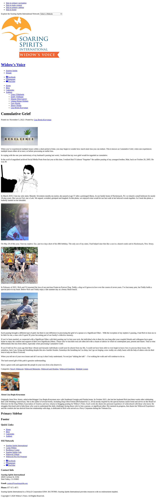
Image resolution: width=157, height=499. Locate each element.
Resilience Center (13, 450)
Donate (9, 73)
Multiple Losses (82, 369)
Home (8, 429)
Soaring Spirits (11, 71)
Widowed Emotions (67, 369)
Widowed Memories (32, 369)
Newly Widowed (16, 369)
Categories (10, 434)
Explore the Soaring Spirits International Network (20, 14)
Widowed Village (12, 454)
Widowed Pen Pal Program (16, 457)
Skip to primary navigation (16, 3)
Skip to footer (11, 10)
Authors (9, 436)
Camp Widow (11, 448)
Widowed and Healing (50, 369)
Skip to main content (14, 5)
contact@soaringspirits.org (17, 483)
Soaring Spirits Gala (13, 452)
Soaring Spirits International (16, 446)
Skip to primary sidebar (15, 7)
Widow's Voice (13, 64)
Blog (8, 432)
